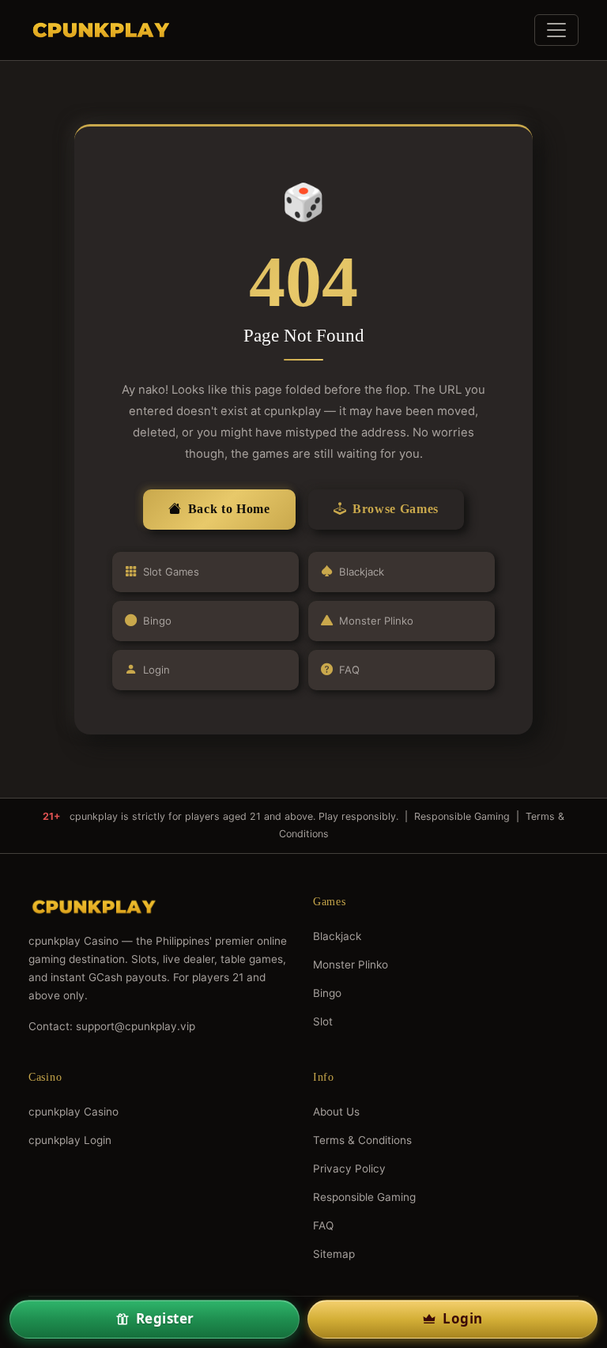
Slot (323, 1021)
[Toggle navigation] (556, 30)
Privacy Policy (349, 1168)
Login (156, 669)
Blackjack (361, 571)
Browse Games (396, 508)
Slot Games (171, 571)
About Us (336, 1111)
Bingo (157, 620)
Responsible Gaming (462, 816)
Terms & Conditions (362, 1140)
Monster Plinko (376, 620)
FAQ (349, 669)
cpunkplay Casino (73, 1111)
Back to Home (229, 508)
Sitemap (334, 1254)
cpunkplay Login (69, 1140)
